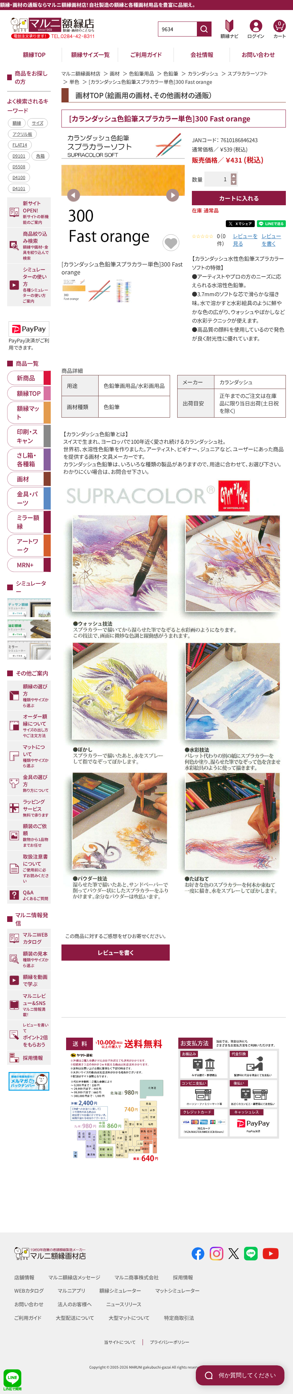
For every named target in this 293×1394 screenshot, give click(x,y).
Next (172, 195)
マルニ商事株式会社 (137, 1277)
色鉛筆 (170, 73)
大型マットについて (129, 1317)
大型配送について (75, 1317)
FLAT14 (20, 144)
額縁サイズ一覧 (90, 54)
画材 (115, 73)
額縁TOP (34, 54)
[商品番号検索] (204, 29)
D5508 (19, 166)
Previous (73, 195)
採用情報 (183, 1277)
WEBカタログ (29, 1290)
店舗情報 (24, 1277)
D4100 (19, 177)
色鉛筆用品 (141, 73)
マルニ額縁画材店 (80, 73)
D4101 (19, 188)
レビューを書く (271, 239)
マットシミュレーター (177, 1290)
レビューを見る (245, 239)
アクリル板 (22, 134)
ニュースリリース (123, 1304)
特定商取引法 (179, 1317)
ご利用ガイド (146, 54)
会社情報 (201, 54)
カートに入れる (239, 198)
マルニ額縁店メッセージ (74, 1277)
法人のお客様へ (75, 1304)
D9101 (19, 156)
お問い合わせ (258, 54)
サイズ (37, 123)
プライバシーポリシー (169, 1342)
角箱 (40, 156)
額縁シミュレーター (120, 1290)
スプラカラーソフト (248, 73)
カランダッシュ (203, 73)
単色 (74, 81)
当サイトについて (119, 1342)
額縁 (17, 123)
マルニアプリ (71, 1290)
